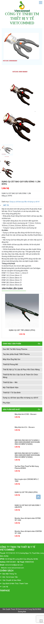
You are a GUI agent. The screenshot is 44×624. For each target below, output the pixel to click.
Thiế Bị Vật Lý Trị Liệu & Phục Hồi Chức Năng (21, 369)
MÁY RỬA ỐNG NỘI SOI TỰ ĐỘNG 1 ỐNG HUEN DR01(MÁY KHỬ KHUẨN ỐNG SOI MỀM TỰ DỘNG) (27, 455)
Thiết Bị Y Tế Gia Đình (12, 392)
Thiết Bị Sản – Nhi (10, 382)
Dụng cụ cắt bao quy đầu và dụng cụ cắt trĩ (24, 202)
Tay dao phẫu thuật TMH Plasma (16, 354)
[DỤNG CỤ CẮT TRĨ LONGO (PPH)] (22, 311)
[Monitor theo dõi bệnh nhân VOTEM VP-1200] (7, 522)
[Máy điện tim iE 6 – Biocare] (7, 431)
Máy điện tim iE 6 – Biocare (25, 427)
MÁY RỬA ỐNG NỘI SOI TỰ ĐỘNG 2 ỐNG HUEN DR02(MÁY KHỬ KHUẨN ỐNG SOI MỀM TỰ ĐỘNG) (27, 442)
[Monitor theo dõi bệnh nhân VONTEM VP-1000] (7, 535)
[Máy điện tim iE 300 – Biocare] (7, 418)
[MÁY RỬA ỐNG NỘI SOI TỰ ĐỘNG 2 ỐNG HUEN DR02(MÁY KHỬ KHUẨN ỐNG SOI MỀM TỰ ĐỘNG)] (7, 444)
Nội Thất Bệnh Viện (10, 387)
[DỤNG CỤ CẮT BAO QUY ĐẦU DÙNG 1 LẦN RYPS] (7, 509)
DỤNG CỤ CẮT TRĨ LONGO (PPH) (22, 330)
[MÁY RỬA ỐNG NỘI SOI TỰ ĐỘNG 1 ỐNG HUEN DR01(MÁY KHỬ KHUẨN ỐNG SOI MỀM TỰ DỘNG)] (7, 457)
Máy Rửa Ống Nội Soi (11, 359)
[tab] (22, 205)
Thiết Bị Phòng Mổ (10, 364)
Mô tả (6, 205)
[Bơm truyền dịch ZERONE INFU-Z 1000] (7, 483)
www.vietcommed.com (15, 568)
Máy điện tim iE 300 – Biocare (25, 414)
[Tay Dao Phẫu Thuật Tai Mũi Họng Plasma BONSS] (7, 470)
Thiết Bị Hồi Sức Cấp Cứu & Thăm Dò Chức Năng (20, 376)
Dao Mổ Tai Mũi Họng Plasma (15, 349)
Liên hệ (5, 188)
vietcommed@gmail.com (14, 565)
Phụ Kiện (6, 403)
